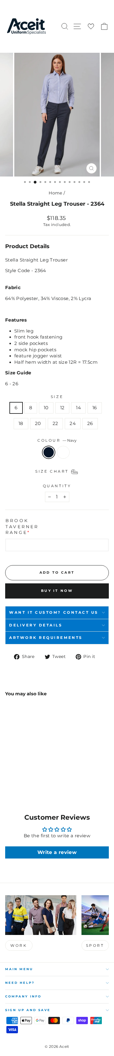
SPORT (95, 945)
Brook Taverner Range (22, 526)
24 (73, 423)
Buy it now (57, 591)
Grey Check (63, 452)
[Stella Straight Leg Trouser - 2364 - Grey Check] (15, 780)
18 (21, 423)
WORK (18, 945)
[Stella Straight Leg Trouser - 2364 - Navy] (8, 780)
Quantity (57, 486)
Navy (49, 452)
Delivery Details (36, 625)
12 (62, 407)
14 (78, 407)
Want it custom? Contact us (53, 612)
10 (46, 407)
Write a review (57, 852)
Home (55, 193)
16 (94, 407)
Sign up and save (27, 1010)
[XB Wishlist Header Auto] (91, 26)
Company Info (23, 996)
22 (55, 423)
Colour (57, 440)
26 (90, 423)
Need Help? (20, 983)
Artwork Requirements (46, 638)
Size (57, 397)
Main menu (19, 969)
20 (38, 423)
